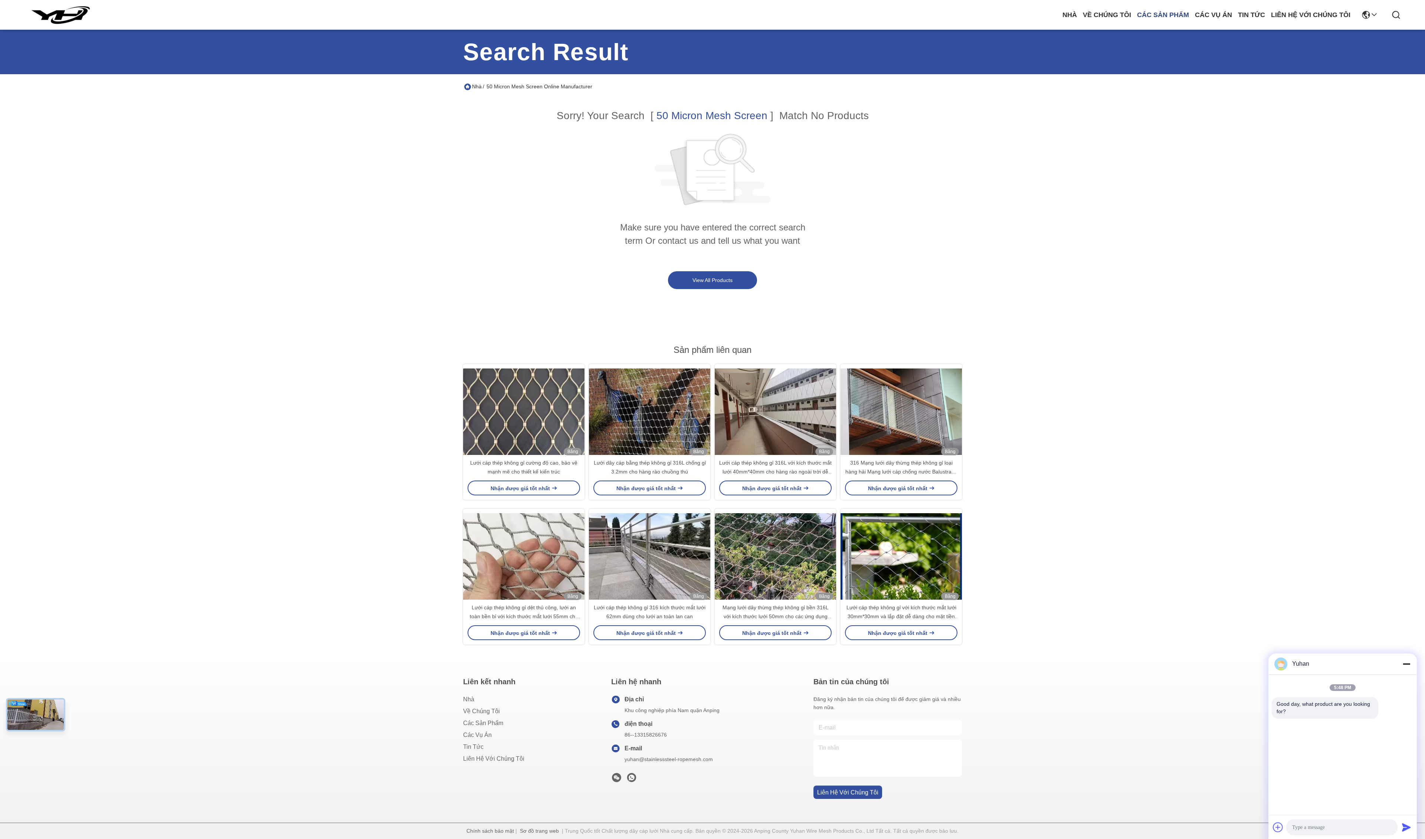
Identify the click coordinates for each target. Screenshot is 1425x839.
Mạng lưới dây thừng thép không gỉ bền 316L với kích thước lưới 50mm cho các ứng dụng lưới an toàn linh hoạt (776, 616)
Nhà (1069, 15)
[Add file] (1278, 827)
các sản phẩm (1163, 15)
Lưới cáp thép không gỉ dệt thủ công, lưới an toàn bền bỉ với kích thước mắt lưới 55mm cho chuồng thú (524, 616)
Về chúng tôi (1107, 15)
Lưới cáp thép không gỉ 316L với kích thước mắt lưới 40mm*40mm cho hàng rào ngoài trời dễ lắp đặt (775, 472)
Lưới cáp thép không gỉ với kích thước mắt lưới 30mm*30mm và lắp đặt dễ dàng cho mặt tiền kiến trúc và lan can (901, 616)
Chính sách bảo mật (490, 831)
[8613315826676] (631, 780)
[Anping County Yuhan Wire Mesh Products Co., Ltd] (60, 15)
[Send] (1406, 827)
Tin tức (1251, 15)
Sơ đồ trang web (539, 831)
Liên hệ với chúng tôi (1310, 15)
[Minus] (1406, 663)
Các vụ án (1213, 15)
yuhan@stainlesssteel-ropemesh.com (669, 759)
